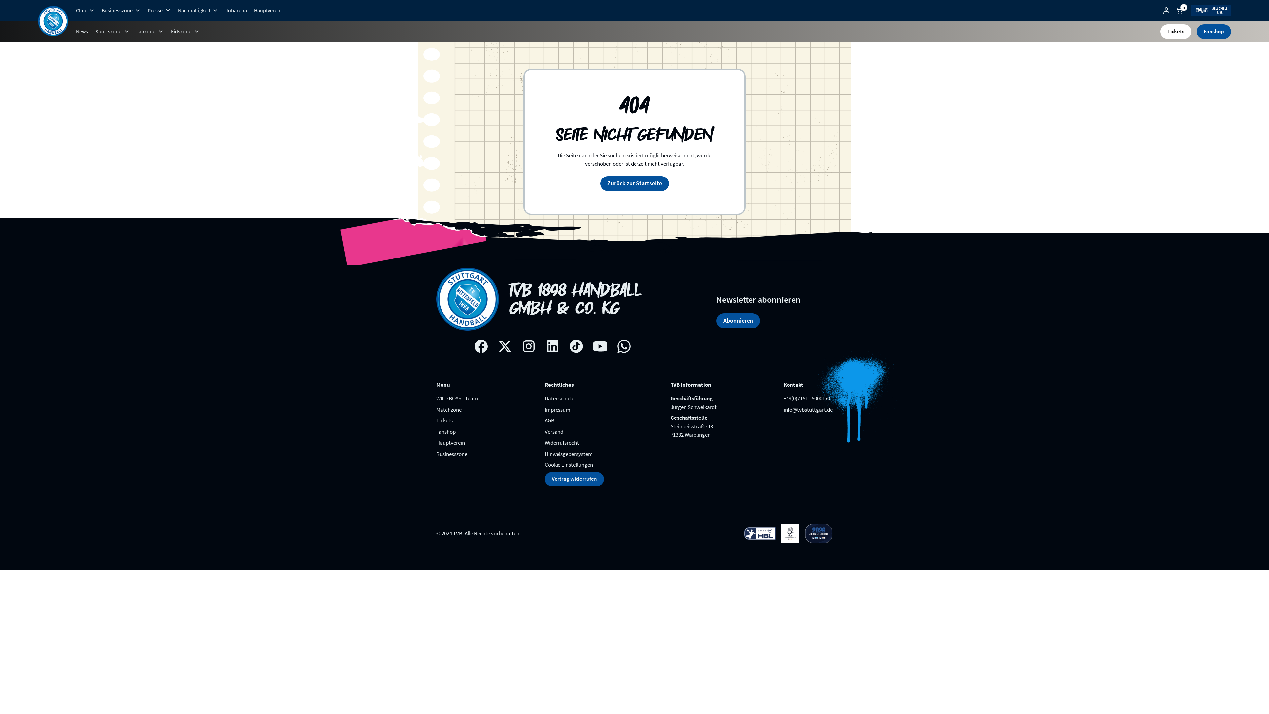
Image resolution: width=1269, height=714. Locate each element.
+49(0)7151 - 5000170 (807, 398)
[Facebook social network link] (481, 346)
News (82, 31)
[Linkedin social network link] (552, 346)
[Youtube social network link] (600, 346)
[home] (53, 21)
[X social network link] (505, 346)
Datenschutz (559, 398)
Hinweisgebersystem (569, 453)
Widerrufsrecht (562, 442)
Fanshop (1214, 31)
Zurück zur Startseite (634, 183)
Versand (554, 431)
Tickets (1175, 31)
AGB (549, 420)
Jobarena (236, 10)
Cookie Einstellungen (569, 464)
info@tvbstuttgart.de (808, 409)
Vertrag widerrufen (574, 478)
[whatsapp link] (624, 346)
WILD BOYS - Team (457, 398)
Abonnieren (738, 320)
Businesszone (451, 453)
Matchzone (449, 409)
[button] (85, 10)
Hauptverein (268, 10)
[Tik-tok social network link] (576, 346)
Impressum (557, 409)
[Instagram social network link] (529, 346)
